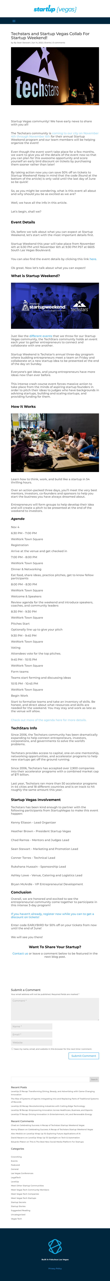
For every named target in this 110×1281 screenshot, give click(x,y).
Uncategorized (18, 1214)
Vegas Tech (16, 1219)
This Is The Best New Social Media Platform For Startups (57, 1142)
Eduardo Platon (18, 1142)
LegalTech (16, 1177)
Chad (13, 1125)
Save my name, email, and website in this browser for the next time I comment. (53, 1049)
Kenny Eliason (18, 1129)
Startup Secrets (18, 1202)
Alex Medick (17, 1133)
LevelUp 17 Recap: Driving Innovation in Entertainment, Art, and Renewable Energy (51, 1114)
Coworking (16, 1157)
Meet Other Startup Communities (27, 1185)
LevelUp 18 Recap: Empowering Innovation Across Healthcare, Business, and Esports (52, 1110)
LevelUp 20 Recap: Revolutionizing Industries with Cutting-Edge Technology (48, 1106)
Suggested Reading (20, 1210)
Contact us (20, 953)
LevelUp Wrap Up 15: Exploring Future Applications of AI (53, 1133)
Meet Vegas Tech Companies (25, 1194)
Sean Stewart (23, 42)
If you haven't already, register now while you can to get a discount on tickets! (52, 915)
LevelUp (15, 1181)
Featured (15, 1165)
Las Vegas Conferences (22, 1173)
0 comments (59, 42)
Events (48, 42)
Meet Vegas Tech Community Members (30, 1190)
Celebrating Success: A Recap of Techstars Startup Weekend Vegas (52, 1125)
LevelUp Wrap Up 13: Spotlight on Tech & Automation (54, 1137)
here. (93, 259)
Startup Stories (18, 1206)
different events (40, 336)
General (15, 1169)
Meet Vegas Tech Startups (23, 1198)
